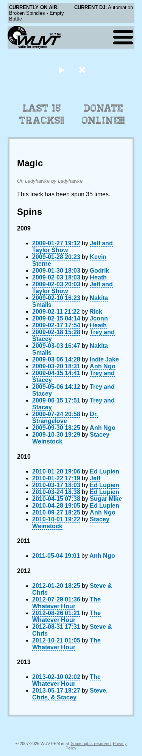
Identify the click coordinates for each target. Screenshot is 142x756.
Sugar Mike (106, 499)
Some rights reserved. (91, 743)
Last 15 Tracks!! (41, 114)
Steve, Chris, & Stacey (70, 694)
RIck (95, 311)
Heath (98, 277)
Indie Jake (104, 359)
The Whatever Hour (66, 602)
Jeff (95, 478)
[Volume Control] (83, 69)
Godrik (99, 270)
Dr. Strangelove (65, 417)
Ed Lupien (104, 471)
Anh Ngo (102, 366)
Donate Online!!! (103, 114)
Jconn (99, 318)
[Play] (61, 69)
